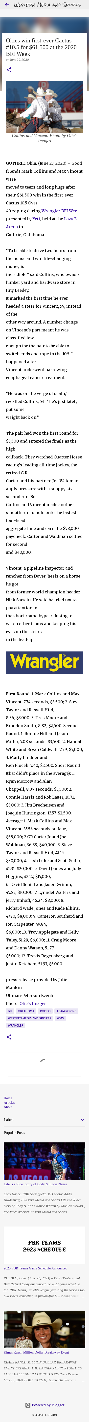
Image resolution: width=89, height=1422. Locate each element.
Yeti (36, 218)
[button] (9, 70)
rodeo (45, 1011)
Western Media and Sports (47, 4)
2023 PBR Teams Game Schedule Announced (35, 1268)
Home (8, 1098)
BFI (10, 1011)
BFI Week (70, 210)
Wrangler (51, 210)
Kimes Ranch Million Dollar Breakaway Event (36, 1352)
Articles (9, 1102)
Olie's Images (33, 1003)
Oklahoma (26, 1011)
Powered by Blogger (47, 1405)
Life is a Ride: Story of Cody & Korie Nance (35, 1184)
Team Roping (66, 1011)
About (8, 1107)
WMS (60, 1018)
